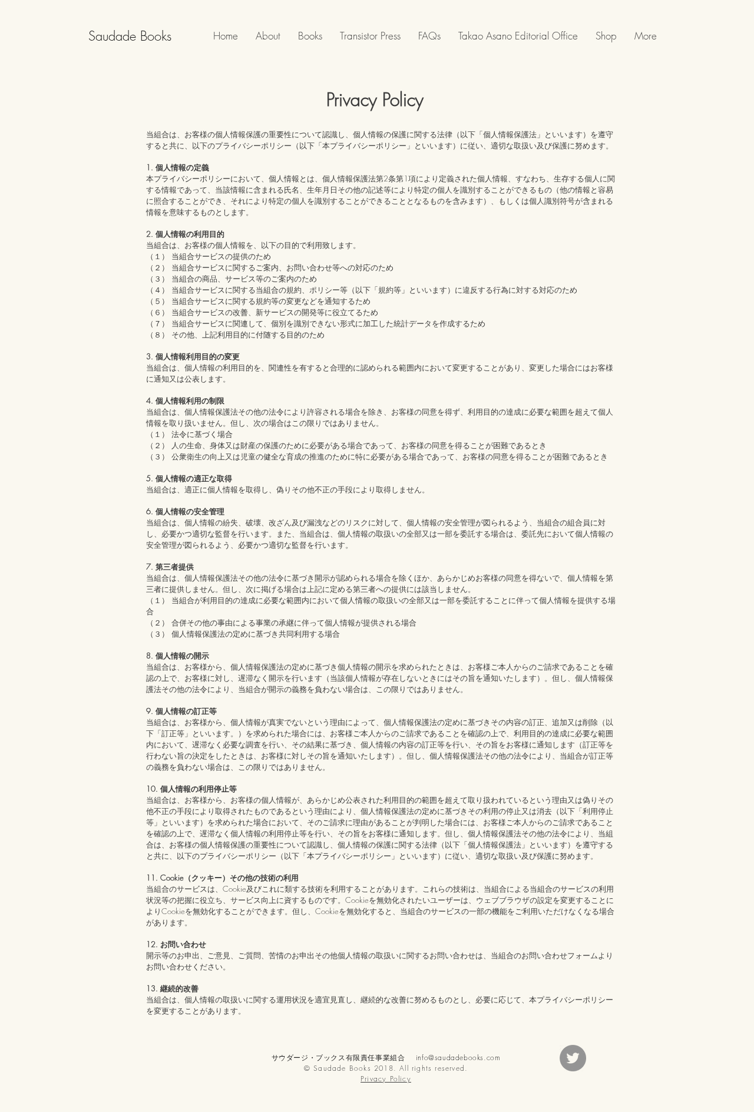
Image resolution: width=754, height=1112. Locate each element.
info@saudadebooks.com (458, 1058)
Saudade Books (129, 36)
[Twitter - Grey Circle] (573, 1058)
